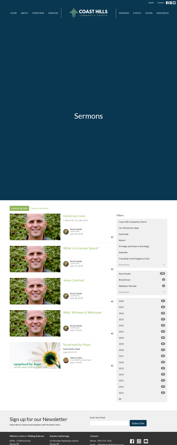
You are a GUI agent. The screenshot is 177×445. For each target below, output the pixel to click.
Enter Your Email (97, 417)
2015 (141, 368)
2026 (141, 301)
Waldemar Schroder (141, 286)
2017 (141, 356)
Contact (160, 3)
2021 (141, 331)
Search (151, 3)
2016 (141, 362)
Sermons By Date (19, 208)
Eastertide (123, 234)
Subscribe (138, 423)
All (120, 399)
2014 (141, 374)
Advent (122, 240)
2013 (141, 380)
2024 (141, 313)
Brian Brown (141, 279)
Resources (163, 13)
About (24, 13)
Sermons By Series (39, 208)
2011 (141, 392)
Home (14, 13)
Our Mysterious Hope (129, 228)
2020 (141, 337)
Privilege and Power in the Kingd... (134, 246)
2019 (141, 344)
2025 (141, 307)
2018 (141, 350)
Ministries (38, 13)
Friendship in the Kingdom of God (134, 258)
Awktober (123, 252)
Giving (149, 13)
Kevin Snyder (141, 273)
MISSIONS (53, 13)
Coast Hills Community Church (133, 222)
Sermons (124, 13)
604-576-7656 (104, 440)
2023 (141, 319)
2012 (141, 386)
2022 (141, 325)
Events (137, 13)
